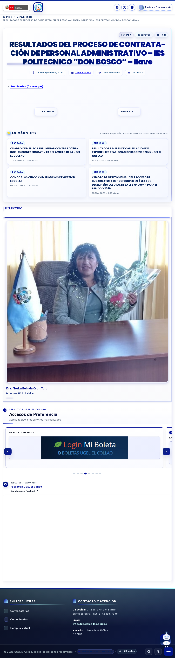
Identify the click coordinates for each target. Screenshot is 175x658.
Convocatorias (19, 611)
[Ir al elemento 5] (89, 473)
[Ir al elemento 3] (81, 473)
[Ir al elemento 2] (78, 473)
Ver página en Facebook (23, 491)
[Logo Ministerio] (16, 7)
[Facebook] (117, 7)
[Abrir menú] (168, 651)
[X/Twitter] (124, 7)
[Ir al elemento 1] (74, 473)
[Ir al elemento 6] (93, 473)
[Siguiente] (166, 451)
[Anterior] (8, 451)
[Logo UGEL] (38, 7)
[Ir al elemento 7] (97, 473)
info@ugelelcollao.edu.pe (90, 623)
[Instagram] (132, 7)
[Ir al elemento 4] (85, 473)
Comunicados (24, 17)
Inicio (9, 17)
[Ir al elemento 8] (100, 473)
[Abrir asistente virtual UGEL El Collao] (165, 639)
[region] (87, 451)
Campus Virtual (20, 628)
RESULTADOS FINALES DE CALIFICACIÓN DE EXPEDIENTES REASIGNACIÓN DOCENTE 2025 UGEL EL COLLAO (127, 152)
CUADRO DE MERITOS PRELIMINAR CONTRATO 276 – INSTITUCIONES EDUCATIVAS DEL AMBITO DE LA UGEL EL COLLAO (45, 152)
